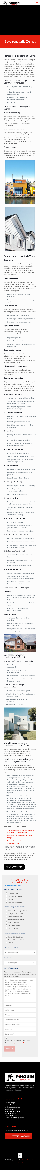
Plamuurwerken (11, 1113)
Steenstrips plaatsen (13, 1107)
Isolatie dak (10, 1109)
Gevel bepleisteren (12, 1105)
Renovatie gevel (11, 1103)
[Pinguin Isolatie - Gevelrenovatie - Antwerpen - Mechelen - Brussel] (11, 3)
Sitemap (20, 1162)
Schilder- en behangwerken (15, 1117)
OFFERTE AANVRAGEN (14, 867)
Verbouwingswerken (13, 1111)
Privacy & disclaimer (28, 1160)
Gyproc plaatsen (11, 1115)
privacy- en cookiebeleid (21, 1043)
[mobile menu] (37, 3)
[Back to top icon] (20, 1155)
